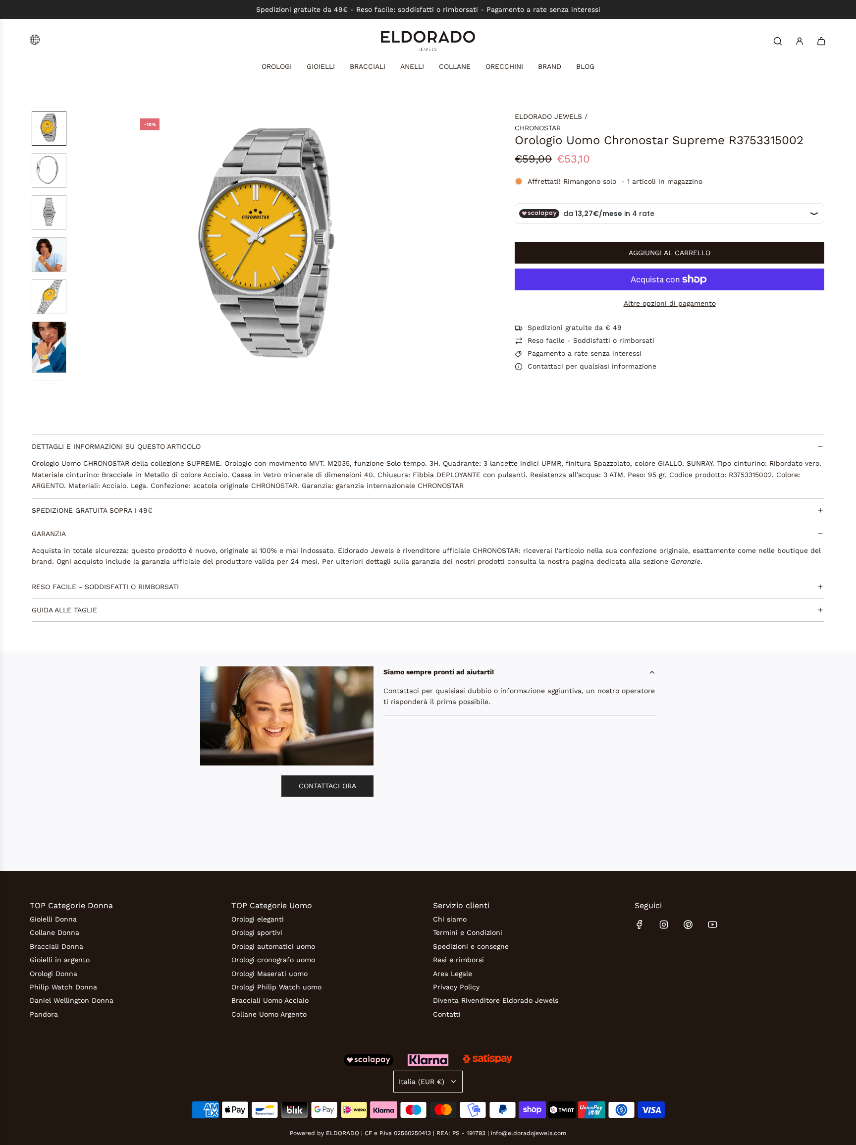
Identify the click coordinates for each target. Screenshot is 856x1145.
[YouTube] (712, 924)
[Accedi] (799, 41)
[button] (141, 248)
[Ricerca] (778, 41)
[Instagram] (664, 924)
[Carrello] (821, 41)
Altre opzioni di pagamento (670, 303)
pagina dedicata (599, 562)
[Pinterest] (688, 924)
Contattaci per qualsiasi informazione (592, 367)
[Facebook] (639, 924)
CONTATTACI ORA (327, 786)
